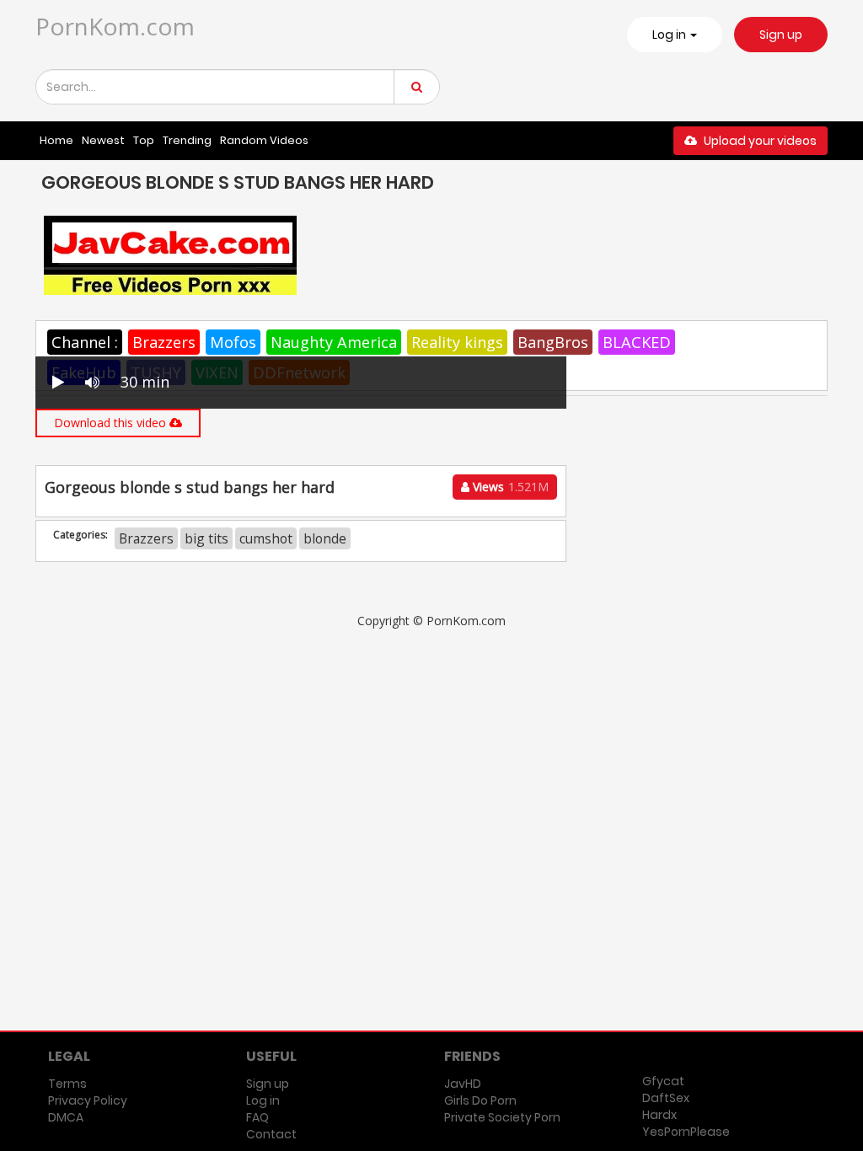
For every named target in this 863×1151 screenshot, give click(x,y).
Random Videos (264, 140)
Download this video (111, 423)
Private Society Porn (502, 1117)
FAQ (257, 1117)
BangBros (552, 342)
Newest (103, 140)
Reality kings (457, 342)
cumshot (265, 538)
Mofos (233, 342)
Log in (263, 1100)
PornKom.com (115, 26)
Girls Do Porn (480, 1100)
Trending (187, 140)
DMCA (65, 1117)
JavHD (462, 1083)
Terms (67, 1083)
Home (56, 140)
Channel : (84, 342)
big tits (206, 538)
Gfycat (663, 1081)
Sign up (780, 34)
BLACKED (637, 342)
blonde (324, 538)
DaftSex (665, 1097)
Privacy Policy (87, 1100)
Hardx (659, 1114)
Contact (271, 1134)
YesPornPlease (686, 1131)
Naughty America (334, 342)
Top (143, 140)
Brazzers (164, 342)
